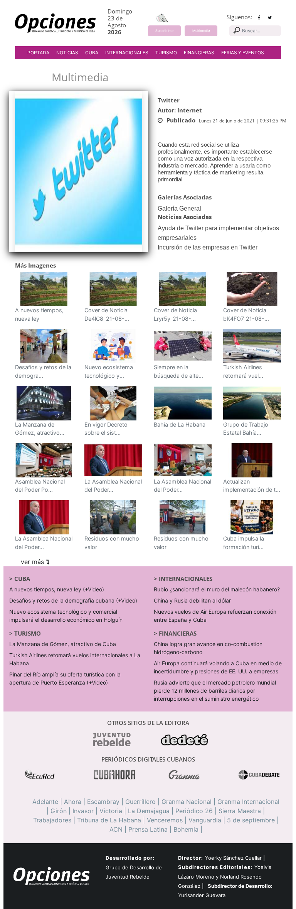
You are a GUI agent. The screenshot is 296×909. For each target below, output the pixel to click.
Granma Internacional (248, 801)
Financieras (199, 52)
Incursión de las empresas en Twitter (207, 247)
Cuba (91, 52)
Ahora (72, 801)
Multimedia (201, 30)
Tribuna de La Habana (109, 820)
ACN (116, 829)
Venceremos (165, 820)
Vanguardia (204, 820)
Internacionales (126, 52)
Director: (190, 858)
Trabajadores (52, 820)
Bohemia (185, 829)
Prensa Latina (148, 829)
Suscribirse (164, 30)
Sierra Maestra (240, 811)
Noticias (67, 52)
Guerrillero (140, 801)
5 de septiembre (251, 820)
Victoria (110, 811)
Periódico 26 (194, 811)
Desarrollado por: (130, 858)
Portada (38, 52)
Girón (58, 811)
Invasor (83, 811)
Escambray (103, 801)
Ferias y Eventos (242, 52)
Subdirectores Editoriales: (215, 867)
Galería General (179, 208)
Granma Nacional (186, 801)
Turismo (166, 52)
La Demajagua (149, 811)
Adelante (45, 801)
